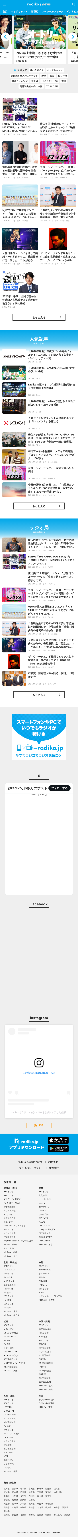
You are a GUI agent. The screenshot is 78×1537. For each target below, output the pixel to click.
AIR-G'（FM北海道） (13, 1199)
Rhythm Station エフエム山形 (18, 1240)
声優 (63, 81)
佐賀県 (15, 1514)
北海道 (7, 1488)
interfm (42, 1203)
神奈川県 (58, 1492)
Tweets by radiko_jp (39, 794)
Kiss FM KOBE (10, 1351)
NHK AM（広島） (47, 1385)
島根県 (32, 1507)
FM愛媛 (42, 1374)
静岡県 (23, 1499)
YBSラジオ (8, 1296)
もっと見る (39, 317)
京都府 (23, 1503)
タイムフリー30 (50, 81)
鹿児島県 (58, 1514)
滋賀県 (32, 1503)
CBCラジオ (44, 1266)
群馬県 (23, 1492)
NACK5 (42, 1221)
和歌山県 (49, 1503)
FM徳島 (42, 1359)
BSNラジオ (9, 1266)
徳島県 (57, 1507)
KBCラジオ (8, 1403)
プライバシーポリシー (31, 1167)
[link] (27, 788)
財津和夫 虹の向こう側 (31, 86)
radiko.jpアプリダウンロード (39, 1144)
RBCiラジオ (9, 1460)
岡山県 (7, 1507)
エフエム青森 (10, 1210)
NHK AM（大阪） (11, 1370)
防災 (5, 11)
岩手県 (23, 1488)
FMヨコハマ (44, 1225)
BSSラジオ (44, 1325)
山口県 (40, 1507)
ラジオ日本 (44, 1214)
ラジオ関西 (9, 1348)
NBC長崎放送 (10, 1422)
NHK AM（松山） (47, 1389)
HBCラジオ (9, 1191)
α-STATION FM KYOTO (14, 1363)
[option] (47, 39)
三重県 (32, 1499)
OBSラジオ (9, 1437)
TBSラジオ (44, 1191)
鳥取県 (23, 1507)
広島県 (15, 1507)
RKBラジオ (8, 1399)
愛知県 (7, 1499)
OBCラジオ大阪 (11, 1332)
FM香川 (42, 1366)
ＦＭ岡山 (43, 1336)
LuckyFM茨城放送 (47, 1229)
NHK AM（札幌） (11, 1252)
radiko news (39, 4)
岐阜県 (15, 1499)
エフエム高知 (45, 1381)
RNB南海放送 (45, 1370)
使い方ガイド (36, 70)
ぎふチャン (44, 1273)
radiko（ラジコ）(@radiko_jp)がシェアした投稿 (38, 1112)
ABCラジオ (8, 1325)
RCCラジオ (44, 1340)
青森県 (15, 1488)
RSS (40, 1125)
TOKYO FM (52, 86)
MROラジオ (9, 1281)
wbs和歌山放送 (11, 1366)
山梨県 (15, 1496)
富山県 (40, 1496)
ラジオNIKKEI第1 (46, 1399)
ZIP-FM (42, 1277)
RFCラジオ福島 (10, 1244)
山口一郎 (62, 75)
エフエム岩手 (10, 1218)
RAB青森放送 (9, 1206)
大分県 (40, 1514)
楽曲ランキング (19, 81)
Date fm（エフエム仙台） (16, 1225)
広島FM (42, 1344)
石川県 (32, 1496)
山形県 (48, 1488)
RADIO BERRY (45, 1237)
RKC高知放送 (45, 1378)
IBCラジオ (8, 1214)
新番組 (34, 11)
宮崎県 (48, 1514)
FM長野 (7, 1307)
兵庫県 (15, 1503)
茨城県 (7, 1492)
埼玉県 (32, 1492)
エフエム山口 (45, 1351)
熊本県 (32, 1514)
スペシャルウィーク (52, 11)
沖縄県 (67, 1514)
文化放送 (43, 1195)
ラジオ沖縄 (9, 1463)
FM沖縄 (7, 1467)
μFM (6, 1456)
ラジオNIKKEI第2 (46, 1403)
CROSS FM (9, 1410)
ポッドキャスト (19, 11)
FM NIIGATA (9, 1269)
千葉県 (40, 1492)
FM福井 (7, 1292)
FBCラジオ (8, 1288)
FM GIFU (43, 1284)
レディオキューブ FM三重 (50, 1296)
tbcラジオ (8, 1221)
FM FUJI (7, 1300)
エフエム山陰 (45, 1328)
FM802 (7, 1340)
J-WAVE (42, 1210)
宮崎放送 (8, 1444)
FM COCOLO (10, 1336)
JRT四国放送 (44, 1355)
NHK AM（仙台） (11, 1255)
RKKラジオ (8, 1429)
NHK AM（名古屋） (12, 1315)
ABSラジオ (8, 1229)
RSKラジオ (44, 1332)
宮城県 (32, 1488)
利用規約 (53, 1161)
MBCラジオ (9, 1452)
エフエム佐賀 (10, 1418)
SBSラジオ (44, 1288)
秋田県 (40, 1488)
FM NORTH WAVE (12, 1203)
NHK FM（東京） (46, 1407)
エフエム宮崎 (10, 1448)
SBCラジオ (8, 1303)
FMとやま (8, 1277)
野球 (44, 75)
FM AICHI (43, 1281)
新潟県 (7, 1496)
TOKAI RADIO (45, 1269)
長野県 (23, 1496)
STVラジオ (8, 1195)
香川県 (48, 1507)
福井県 (48, 1496)
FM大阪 (7, 1344)
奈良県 (40, 1503)
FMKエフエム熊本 (12, 1433)
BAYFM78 (43, 1218)
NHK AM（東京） (47, 1244)
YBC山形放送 (9, 1237)
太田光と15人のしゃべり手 (24, 75)
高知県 (7, 1511)
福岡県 (7, 1514)
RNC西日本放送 (46, 1363)
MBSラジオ (9, 1328)
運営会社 (54, 1167)
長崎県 (23, 1514)
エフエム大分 (10, 1441)
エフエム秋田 (10, 1233)
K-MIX (41, 1292)
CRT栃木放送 (45, 1233)
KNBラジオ (9, 1273)
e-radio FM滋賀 (11, 1355)
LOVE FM (8, 1407)
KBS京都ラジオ (10, 1359)
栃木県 (15, 1492)
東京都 (48, 1492)
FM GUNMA (44, 1240)
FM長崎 (7, 1426)
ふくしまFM (9, 1248)
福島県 (57, 1488)
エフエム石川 (10, 1284)
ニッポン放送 (45, 1199)
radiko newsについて (30, 1161)
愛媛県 (65, 1507)
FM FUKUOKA (10, 1414)
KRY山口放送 (45, 1348)
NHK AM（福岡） (11, 1471)
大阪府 (7, 1503)
